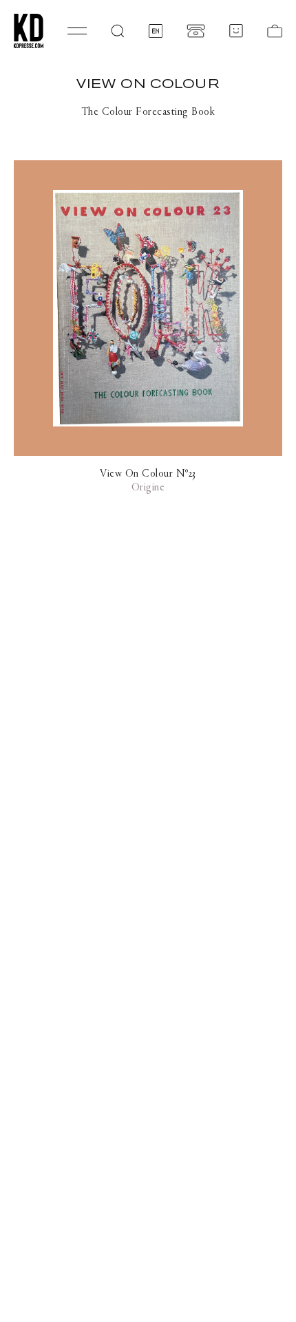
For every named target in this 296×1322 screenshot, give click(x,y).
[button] (118, 31)
